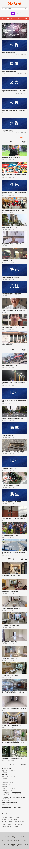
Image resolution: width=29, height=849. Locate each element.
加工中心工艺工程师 (6, 768)
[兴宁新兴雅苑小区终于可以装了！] (14, 466)
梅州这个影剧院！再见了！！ (9, 344)
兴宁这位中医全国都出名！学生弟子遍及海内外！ (13, 310)
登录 (13, 14)
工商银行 (9, 824)
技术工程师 (4, 786)
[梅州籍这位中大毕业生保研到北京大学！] (14, 156)
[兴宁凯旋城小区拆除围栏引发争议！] (14, 533)
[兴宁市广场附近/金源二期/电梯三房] (14, 590)
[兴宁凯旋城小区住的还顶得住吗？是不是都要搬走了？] (14, 380)
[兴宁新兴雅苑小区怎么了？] (14, 258)
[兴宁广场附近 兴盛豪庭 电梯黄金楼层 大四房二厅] (14, 740)
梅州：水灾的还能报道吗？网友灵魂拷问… (12, 502)
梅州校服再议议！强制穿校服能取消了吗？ (12, 294)
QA (2, 780)
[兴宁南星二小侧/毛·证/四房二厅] (14, 656)
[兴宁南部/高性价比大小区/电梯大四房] (14, 623)
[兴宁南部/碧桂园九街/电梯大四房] (14, 640)
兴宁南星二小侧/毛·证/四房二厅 (9, 658)
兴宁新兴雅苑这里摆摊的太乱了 (9, 365)
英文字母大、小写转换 (7, 822)
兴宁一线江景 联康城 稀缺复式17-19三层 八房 (13, 692)
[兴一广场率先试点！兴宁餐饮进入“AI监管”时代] (14, 208)
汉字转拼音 (14, 819)
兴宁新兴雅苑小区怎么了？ (8, 260)
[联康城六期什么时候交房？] (14, 433)
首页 (3, 18)
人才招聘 (24, 18)
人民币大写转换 (17, 822)
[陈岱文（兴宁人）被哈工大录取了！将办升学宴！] (14, 325)
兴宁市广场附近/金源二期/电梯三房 (10, 591)
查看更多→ (23, 142)
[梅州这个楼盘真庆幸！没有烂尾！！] (14, 225)
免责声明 (17, 837)
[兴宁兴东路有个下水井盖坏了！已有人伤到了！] (14, 450)
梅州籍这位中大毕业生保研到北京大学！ (11, 157)
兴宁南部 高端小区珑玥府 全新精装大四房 (12, 758)
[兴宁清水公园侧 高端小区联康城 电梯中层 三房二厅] (14, 707)
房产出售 (11, 559)
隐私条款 (22, 837)
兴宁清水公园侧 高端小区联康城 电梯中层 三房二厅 (14, 708)
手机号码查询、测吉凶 (13, 817)
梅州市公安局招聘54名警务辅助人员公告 (11, 807)
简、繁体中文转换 (6, 819)
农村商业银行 (10, 826)
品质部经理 (4, 774)
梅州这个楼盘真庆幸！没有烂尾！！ (10, 227)
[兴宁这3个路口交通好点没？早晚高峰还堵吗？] (14, 416)
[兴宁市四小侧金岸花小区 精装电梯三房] (14, 606)
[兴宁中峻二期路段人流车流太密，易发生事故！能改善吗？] (14, 398)
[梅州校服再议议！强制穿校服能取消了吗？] (14, 292)
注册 (18, 14)
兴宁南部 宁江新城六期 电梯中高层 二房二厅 (12, 725)
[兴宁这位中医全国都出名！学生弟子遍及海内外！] (14, 308)
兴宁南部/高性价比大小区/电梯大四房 (10, 625)
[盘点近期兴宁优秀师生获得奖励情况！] (14, 275)
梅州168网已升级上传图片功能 (9, 71)
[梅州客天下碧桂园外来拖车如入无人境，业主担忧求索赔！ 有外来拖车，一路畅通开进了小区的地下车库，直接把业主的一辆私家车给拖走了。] (14, 37)
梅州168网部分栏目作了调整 (8, 52)
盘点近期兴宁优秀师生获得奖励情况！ (11, 277)
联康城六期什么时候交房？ (8, 435)
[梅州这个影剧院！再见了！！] (14, 342)
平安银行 (17, 826)
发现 (8, 18)
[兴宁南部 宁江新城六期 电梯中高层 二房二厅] (14, 723)
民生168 (13, 18)
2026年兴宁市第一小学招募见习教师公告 (11, 793)
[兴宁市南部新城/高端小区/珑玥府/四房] (14, 573)
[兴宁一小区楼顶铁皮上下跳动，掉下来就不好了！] (14, 516)
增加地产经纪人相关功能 (7, 131)
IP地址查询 (4, 817)
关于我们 (7, 837)
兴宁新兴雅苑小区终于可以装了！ (10, 468)
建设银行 (20, 824)
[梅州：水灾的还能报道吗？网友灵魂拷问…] (14, 500)
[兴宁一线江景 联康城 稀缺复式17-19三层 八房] (14, 690)
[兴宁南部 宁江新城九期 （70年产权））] (14, 673)
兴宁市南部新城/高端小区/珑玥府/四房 (11, 575)
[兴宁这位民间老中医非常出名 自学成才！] (14, 242)
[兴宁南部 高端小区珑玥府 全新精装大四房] (14, 757)
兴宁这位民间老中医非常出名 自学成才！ (11, 244)
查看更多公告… (23, 137)
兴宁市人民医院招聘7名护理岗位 (9, 802)
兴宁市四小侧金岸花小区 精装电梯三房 (11, 608)
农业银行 (15, 824)
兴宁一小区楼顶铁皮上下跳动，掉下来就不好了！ (13, 518)
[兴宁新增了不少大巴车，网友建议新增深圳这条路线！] (14, 550)
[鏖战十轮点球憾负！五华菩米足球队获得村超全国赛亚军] (14, 172)
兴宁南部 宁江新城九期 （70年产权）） (11, 675)
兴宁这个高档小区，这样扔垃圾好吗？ (11, 485)
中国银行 (4, 824)
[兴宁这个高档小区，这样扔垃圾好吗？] (14, 483)
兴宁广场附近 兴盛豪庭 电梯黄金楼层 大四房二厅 (13, 742)
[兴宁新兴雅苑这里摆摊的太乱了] (14, 364)
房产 (19, 18)
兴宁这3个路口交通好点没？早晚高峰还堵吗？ (13, 418)
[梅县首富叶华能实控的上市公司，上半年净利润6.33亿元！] (14, 190)
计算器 (24, 822)
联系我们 (12, 837)
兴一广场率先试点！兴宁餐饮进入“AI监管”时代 (13, 210)
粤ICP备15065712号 (11, 844)
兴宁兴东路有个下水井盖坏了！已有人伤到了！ (13, 452)
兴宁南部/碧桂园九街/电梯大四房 (9, 642)
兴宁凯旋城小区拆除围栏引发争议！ (10, 535)
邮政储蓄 (4, 826)
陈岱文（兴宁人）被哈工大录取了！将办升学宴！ (13, 327)
